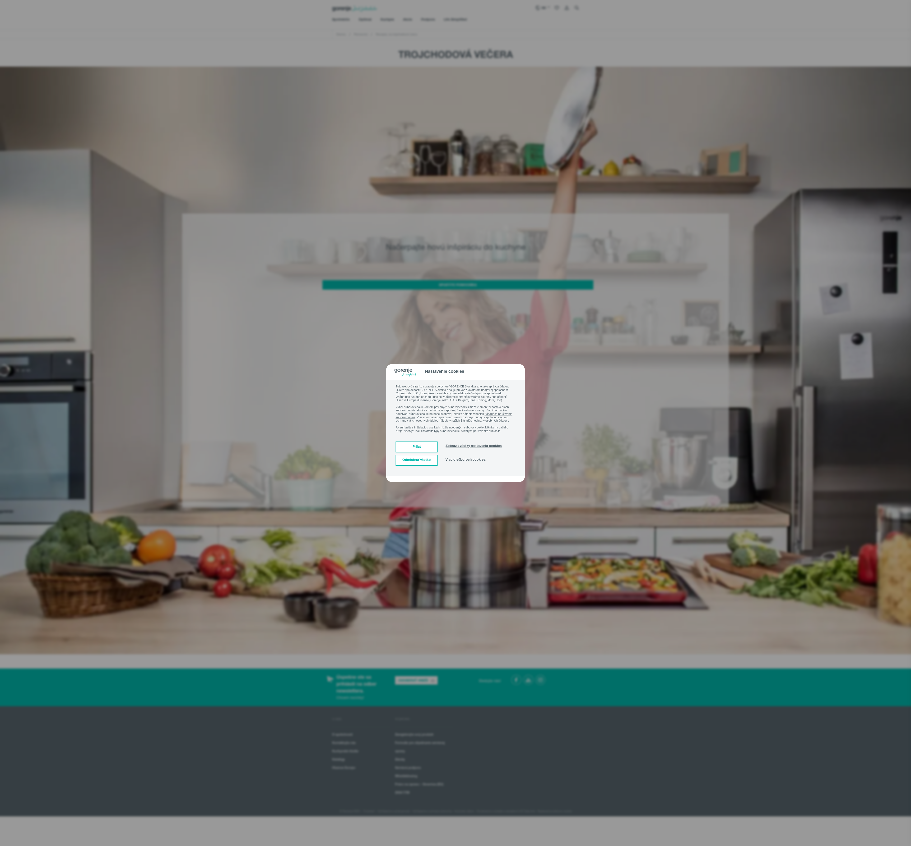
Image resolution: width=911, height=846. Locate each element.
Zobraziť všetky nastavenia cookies (474, 446)
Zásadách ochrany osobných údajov (484, 421)
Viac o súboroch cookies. (466, 460)
